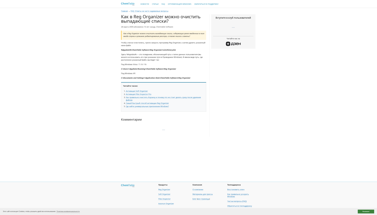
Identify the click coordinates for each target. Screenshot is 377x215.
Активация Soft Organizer (137, 91)
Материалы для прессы (203, 194)
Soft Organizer (164, 194)
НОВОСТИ (144, 4)
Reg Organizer (164, 189)
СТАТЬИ (155, 4)
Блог (194, 199)
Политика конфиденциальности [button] (68, 211)
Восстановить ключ (235, 189)
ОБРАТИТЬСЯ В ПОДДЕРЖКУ (206, 4)
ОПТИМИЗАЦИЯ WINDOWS (179, 4)
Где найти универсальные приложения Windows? (147, 106)
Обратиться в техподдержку (239, 206)
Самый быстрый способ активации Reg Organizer (147, 103)
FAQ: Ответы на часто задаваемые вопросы (149, 11)
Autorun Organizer (166, 203)
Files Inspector (164, 199)
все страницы (203, 199)
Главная (124, 11)
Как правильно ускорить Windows (238, 195)
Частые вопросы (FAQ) (237, 201)
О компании (198, 189)
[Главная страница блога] (127, 4)
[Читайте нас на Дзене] (233, 45)
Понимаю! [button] (365, 211)
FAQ (163, 4)
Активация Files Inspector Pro (138, 94)
